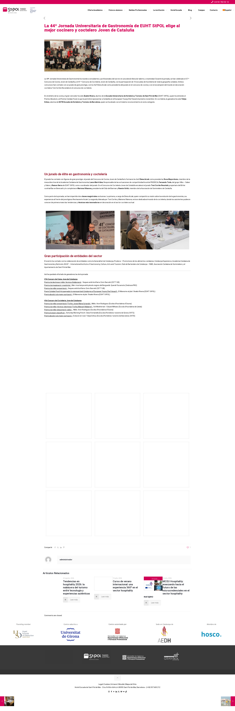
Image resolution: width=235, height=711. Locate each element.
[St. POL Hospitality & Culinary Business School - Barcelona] (19, 10)
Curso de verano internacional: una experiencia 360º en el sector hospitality (125, 586)
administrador (66, 560)
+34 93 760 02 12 (221, 2)
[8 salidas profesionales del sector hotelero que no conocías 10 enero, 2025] (7, 701)
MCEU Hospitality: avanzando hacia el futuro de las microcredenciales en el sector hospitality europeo (166, 589)
